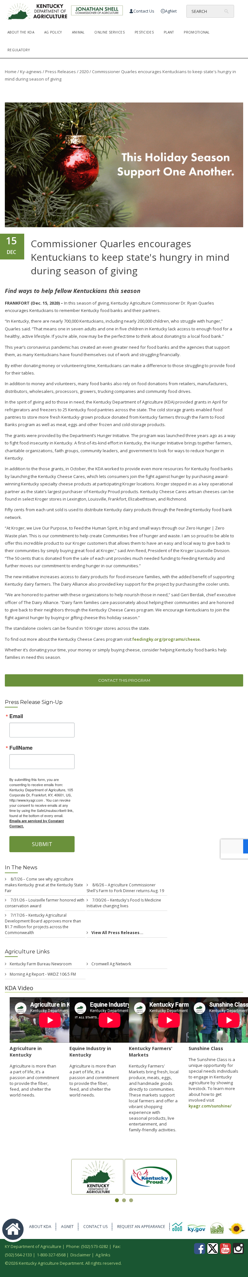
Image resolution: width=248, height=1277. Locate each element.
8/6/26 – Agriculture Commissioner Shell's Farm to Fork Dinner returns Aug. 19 (125, 887)
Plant (169, 32)
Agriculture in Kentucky (26, 1051)
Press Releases (60, 71)
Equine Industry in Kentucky (90, 1051)
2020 (83, 71)
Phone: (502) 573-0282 (87, 1246)
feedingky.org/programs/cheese (166, 639)
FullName (21, 747)
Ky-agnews (31, 71)
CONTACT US (95, 1226)
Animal (78, 32)
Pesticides (144, 32)
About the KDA (20, 32)
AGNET (67, 1226)
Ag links (103, 1255)
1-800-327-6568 (51, 1255)
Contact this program (124, 680)
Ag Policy (53, 32)
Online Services (109, 32)
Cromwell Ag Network (111, 964)
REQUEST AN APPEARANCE (141, 1226)
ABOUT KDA (40, 1226)
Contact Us (143, 11)
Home (10, 71)
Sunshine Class (206, 1048)
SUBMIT (42, 844)
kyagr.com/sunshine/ (210, 1106)
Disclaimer (80, 1255)
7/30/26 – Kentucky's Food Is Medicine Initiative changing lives (124, 903)
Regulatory (18, 50)
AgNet (171, 11)
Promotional (196, 32)
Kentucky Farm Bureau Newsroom (41, 964)
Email (16, 716)
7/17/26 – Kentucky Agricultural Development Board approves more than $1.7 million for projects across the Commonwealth (43, 923)
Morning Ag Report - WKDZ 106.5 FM (43, 974)
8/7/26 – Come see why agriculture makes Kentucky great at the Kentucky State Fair (44, 884)
